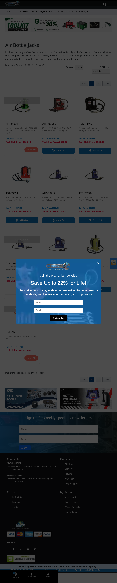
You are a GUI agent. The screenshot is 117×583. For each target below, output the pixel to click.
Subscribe (58, 318)
